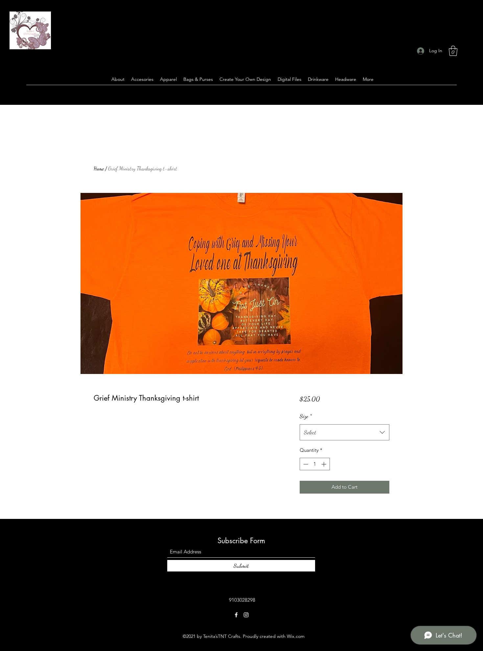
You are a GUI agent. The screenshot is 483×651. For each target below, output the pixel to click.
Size (306, 416)
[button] (453, 51)
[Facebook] (236, 615)
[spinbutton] (314, 464)
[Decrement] (305, 464)
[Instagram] (246, 615)
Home (99, 168)
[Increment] (324, 464)
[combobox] (344, 432)
